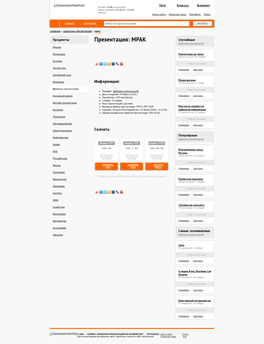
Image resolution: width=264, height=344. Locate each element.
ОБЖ (55, 200)
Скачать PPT (108, 166)
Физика (57, 165)
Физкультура (59, 179)
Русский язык (60, 158)
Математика (59, 221)
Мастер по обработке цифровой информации (192, 108)
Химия (56, 144)
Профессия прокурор (190, 179)
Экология (58, 235)
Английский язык (62, 75)
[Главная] (55, 23)
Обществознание (62, 130)
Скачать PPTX (158, 166)
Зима (181, 245)
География (59, 172)
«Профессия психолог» (191, 205)
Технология (59, 116)
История (57, 61)
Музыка (57, 47)
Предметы (195, 14)
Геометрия (59, 207)
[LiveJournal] (117, 63)
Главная (55, 31)
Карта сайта (159, 14)
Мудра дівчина (186, 80)
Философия (59, 214)
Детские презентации (65, 103)
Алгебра (57, 193)
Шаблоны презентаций (77, 31)
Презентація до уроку (191, 54)
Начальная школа (62, 96)
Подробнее (183, 70)
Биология (58, 109)
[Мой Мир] (113, 63)
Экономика (59, 186)
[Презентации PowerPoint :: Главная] (69, 5)
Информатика (60, 137)
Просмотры (90, 23)
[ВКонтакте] (101, 63)
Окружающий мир (62, 123)
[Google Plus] (121, 63)
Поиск (207, 14)
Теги (162, 5)
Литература (59, 68)
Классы (183, 5)
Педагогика (59, 54)
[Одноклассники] (109, 63)
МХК (55, 151)
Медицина (58, 82)
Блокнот (203, 5)
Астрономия (59, 228)
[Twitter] (105, 63)
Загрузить (198, 70)
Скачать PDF (133, 166)
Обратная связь (177, 14)
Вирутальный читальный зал (194, 300)
